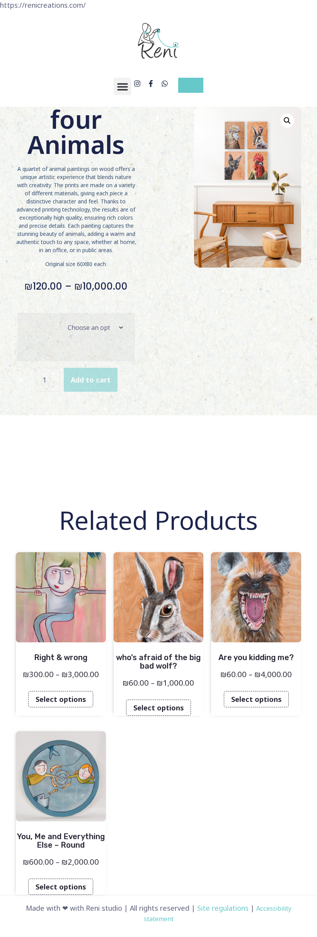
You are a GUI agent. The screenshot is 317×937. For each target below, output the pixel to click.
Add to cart (91, 379)
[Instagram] (137, 83)
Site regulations (223, 908)
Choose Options (35, 325)
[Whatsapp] (164, 83)
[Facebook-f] (151, 83)
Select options (61, 699)
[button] (122, 86)
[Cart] (190, 85)
